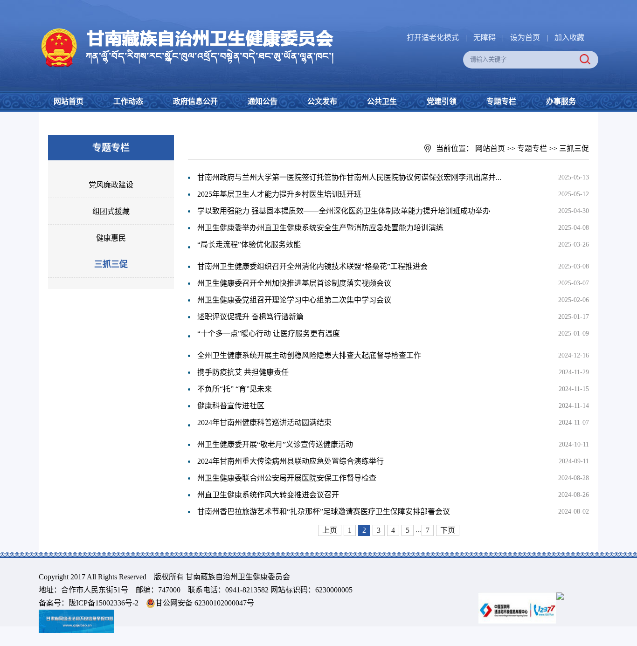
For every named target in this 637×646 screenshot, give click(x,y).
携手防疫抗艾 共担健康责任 (243, 372)
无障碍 (484, 37)
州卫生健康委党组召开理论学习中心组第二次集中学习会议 (294, 300)
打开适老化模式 (433, 37)
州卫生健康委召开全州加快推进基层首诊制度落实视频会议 (294, 283)
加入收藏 (569, 37)
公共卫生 (382, 101)
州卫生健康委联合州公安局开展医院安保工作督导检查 (286, 478)
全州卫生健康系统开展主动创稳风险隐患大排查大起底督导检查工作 (309, 355)
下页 (447, 530)
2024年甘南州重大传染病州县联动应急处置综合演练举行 (290, 461)
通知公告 (262, 101)
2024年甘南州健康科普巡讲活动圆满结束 (264, 422)
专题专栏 (501, 101)
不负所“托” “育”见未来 (234, 389)
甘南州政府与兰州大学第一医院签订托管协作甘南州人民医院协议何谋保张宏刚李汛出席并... (349, 177)
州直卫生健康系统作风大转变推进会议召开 (268, 495)
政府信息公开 (195, 101)
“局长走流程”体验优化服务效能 (249, 244)
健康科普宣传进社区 (230, 406)
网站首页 (68, 101)
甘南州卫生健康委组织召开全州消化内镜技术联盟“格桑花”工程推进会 (312, 266)
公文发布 (322, 101)
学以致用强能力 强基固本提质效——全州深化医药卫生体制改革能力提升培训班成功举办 (343, 211)
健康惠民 (111, 238)
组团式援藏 (111, 211)
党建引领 (442, 101)
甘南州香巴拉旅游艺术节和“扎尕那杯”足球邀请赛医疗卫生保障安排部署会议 (323, 511)
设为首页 (525, 37)
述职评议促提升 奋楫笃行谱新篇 (250, 317)
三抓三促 (111, 264)
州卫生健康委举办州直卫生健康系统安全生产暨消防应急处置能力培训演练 (320, 228)
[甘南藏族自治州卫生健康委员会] (186, 28)
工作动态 (128, 101)
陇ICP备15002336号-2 (103, 603)
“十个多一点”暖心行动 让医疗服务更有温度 (268, 333)
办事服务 (561, 101)
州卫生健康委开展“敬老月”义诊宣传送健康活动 (275, 444)
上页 (329, 530)
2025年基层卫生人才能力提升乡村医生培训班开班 (279, 194)
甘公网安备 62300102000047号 (204, 603)
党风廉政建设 (111, 185)
